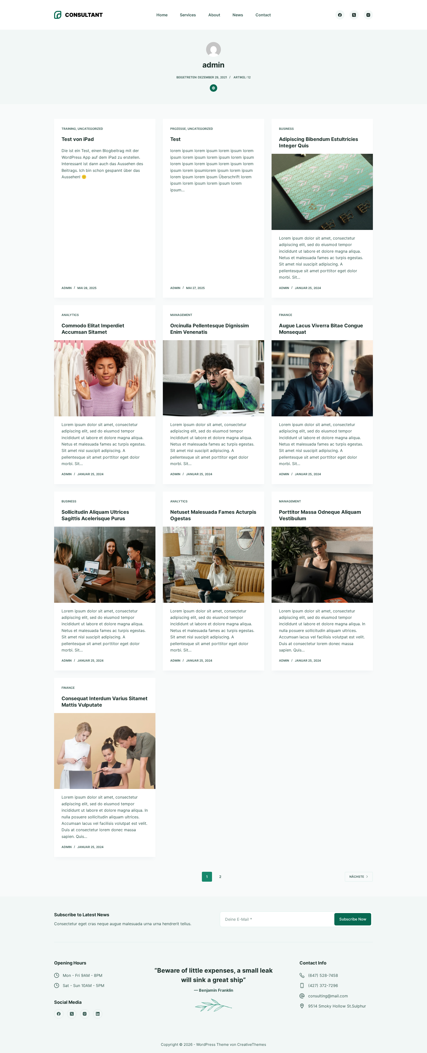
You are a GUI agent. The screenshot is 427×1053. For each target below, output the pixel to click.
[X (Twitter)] (354, 15)
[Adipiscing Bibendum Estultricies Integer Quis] (322, 192)
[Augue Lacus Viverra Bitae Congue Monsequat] (322, 378)
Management (181, 315)
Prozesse (178, 129)
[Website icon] (213, 88)
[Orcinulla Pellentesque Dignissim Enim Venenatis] (213, 378)
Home (162, 14)
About (214, 14)
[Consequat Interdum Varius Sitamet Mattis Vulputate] (104, 751)
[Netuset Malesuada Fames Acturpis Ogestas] (213, 565)
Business (286, 129)
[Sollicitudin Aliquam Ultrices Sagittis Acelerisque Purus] (104, 565)
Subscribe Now (352, 919)
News (238, 14)
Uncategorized (90, 129)
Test (175, 139)
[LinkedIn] (98, 1014)
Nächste (356, 876)
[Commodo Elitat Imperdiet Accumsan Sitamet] (104, 378)
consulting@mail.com (328, 995)
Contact (263, 14)
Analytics (70, 315)
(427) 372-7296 (323, 985)
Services (188, 14)
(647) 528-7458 (323, 975)
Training (69, 129)
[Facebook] (340, 15)
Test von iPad (78, 139)
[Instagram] (368, 15)
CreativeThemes (251, 1044)
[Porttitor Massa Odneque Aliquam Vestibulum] (322, 565)
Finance (285, 315)
